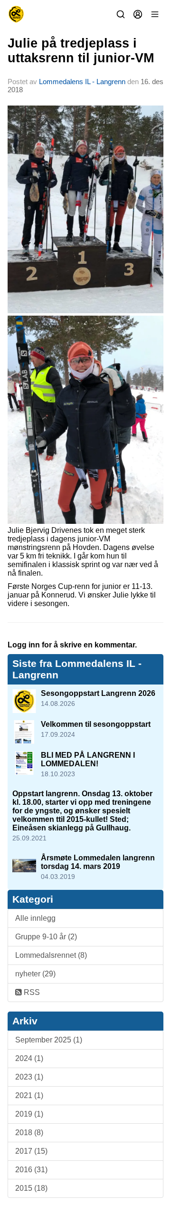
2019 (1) (29, 1114)
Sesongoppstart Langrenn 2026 (98, 693)
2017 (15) (31, 1151)
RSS (31, 992)
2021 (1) (29, 1095)
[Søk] (120, 14)
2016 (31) (31, 1170)
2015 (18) (31, 1188)
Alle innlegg (35, 918)
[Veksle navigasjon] (154, 14)
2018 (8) (29, 1132)
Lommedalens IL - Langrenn (82, 81)
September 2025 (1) (48, 1040)
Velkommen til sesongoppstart (96, 724)
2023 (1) (29, 1077)
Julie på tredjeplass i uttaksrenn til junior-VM (81, 50)
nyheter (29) (35, 974)
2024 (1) (29, 1058)
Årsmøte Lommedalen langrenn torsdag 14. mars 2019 (98, 862)
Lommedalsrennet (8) (51, 955)
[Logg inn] (137, 14)
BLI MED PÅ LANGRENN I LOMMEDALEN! (88, 759)
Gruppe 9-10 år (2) (46, 937)
